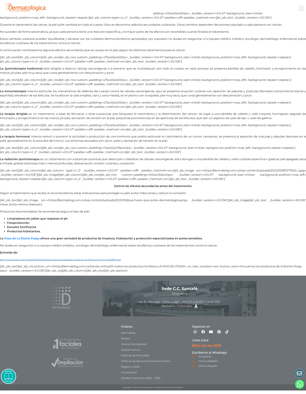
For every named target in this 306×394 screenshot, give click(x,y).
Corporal (194, 8)
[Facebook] (203, 332)
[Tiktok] (227, 332)
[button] (301, 8)
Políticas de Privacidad (135, 355)
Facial (212, 8)
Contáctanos (129, 372)
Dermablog (128, 332)
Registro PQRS (130, 366)
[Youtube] (211, 332)
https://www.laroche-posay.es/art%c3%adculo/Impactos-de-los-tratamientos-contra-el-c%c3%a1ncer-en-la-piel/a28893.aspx (60, 259)
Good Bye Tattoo (235, 8)
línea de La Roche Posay (21, 238)
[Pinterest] (219, 332)
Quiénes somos (130, 349)
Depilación (177, 8)
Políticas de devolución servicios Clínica (145, 361)
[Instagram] (195, 332)
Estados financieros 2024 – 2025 (140, 378)
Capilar (256, 8)
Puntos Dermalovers (134, 344)
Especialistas (273, 8)
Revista (125, 338)
